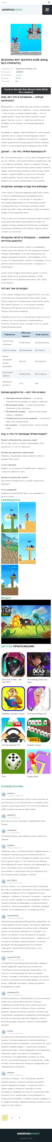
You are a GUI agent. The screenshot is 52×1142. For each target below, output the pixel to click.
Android (12, 9)
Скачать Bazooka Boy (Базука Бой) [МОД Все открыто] (26, 91)
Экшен (19, 75)
